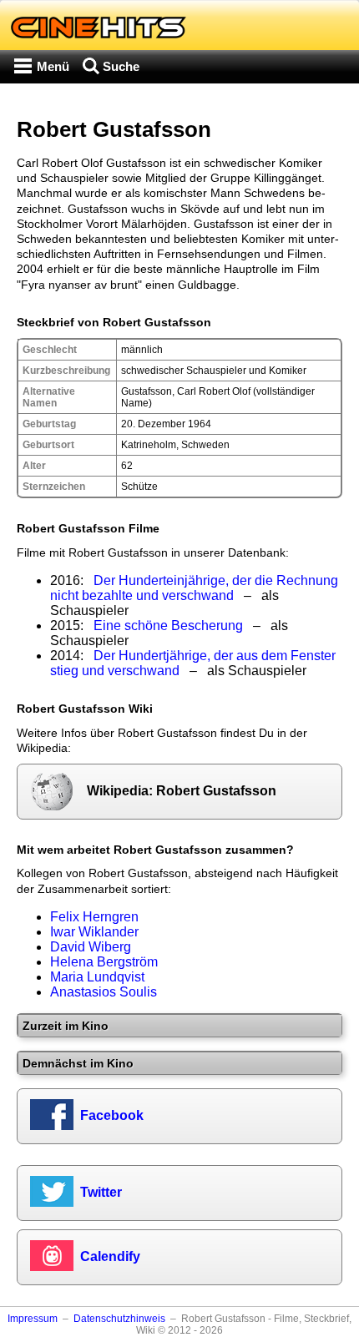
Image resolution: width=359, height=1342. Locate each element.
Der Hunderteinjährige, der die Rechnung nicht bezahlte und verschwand (194, 588)
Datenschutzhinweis (119, 1318)
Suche (121, 66)
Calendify (110, 1256)
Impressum (33, 1318)
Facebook (112, 1115)
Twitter (101, 1192)
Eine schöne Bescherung (168, 625)
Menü (53, 66)
